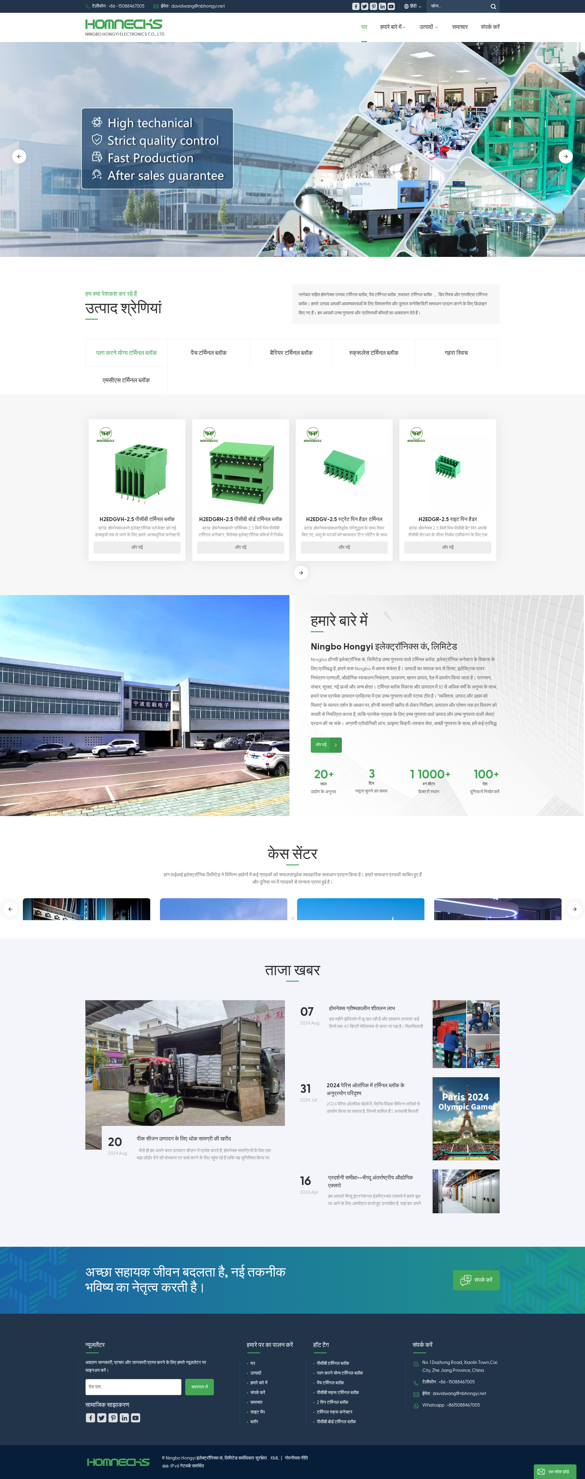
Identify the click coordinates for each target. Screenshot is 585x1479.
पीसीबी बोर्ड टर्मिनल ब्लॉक (336, 1422)
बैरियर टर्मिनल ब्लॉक (291, 353)
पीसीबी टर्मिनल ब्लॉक (333, 1363)
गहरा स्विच (456, 353)
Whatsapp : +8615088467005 (451, 1405)
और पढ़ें (137, 547)
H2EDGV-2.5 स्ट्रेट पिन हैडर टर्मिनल (344, 519)
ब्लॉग (254, 1422)
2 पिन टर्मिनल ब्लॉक (332, 1402)
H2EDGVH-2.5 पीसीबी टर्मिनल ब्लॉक (137, 519)
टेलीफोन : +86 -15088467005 (118, 6)
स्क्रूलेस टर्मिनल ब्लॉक (374, 353)
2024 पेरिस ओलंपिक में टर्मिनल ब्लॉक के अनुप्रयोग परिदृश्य (365, 1089)
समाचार (460, 27)
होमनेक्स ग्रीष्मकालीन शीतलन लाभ (362, 1008)
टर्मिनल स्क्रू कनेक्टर (335, 1412)
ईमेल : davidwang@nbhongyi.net (193, 6)
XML (274, 1458)
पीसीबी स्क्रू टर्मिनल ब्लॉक (338, 1392)
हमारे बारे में (391, 27)
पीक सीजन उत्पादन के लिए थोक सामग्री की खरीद (184, 1138)
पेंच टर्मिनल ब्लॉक (209, 353)
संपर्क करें (490, 27)
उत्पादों (427, 27)
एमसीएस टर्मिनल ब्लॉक (126, 380)
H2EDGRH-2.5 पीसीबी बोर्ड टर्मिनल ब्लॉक (240, 519)
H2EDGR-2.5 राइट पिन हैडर (448, 519)
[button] (284, 249)
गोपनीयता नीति (296, 1458)
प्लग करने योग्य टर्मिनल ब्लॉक (126, 353)
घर (364, 27)
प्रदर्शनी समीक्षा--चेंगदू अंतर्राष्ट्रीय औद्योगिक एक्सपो (370, 1181)
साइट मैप (257, 1412)
